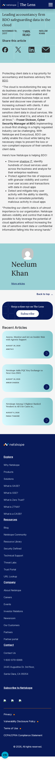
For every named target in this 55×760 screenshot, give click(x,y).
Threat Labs (10, 562)
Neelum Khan (43, 32)
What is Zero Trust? (14, 499)
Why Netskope (12, 464)
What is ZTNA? (12, 506)
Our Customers (12, 625)
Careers (8, 597)
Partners (8, 632)
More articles (18, 283)
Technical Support (13, 555)
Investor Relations (13, 611)
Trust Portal (10, 569)
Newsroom (9, 618)
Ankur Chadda (12, 382)
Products (8, 471)
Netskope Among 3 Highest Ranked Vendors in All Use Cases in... (23, 405)
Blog (6, 527)
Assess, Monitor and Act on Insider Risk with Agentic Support (25, 338)
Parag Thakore (13, 416)
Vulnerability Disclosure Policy (19, 721)
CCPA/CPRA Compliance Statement (23, 735)
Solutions (9, 478)
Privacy (8, 714)
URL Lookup (10, 576)
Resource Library (13, 541)
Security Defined (12, 548)
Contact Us (10, 653)
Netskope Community (15, 534)
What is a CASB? (13, 513)
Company (10, 582)
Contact (9, 644)
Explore (8, 456)
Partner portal (11, 639)
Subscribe (27, 313)
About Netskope (12, 590)
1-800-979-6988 (13, 659)
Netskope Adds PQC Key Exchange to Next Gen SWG (24, 371)
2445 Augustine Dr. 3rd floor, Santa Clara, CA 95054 (19, 670)
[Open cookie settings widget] (5, 755)
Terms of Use (11, 728)
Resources (10, 519)
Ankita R (9, 349)
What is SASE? (12, 485)
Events (7, 604)
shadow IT (26, 161)
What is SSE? (11, 492)
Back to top (43, 294)
